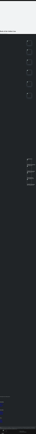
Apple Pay (1, 405)
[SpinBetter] (29, 64)
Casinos (1, 420)
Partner (1, 421)
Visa (0, 404)
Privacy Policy (22, 431)
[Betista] (29, 74)
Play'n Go (1, 413)
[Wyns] (29, 97)
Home (3, 433)
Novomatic (1, 412)
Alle (0, 419)
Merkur (1, 411)
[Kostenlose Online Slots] (5, 431)
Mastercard (1, 403)
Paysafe (1, 406)
